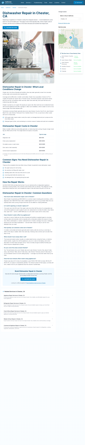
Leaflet (71, 47)
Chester (14, 7)
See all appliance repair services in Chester (35, 283)
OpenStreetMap (75, 47)
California (8, 7)
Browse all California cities (64, 23)
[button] (71, 37)
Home (2, 7)
